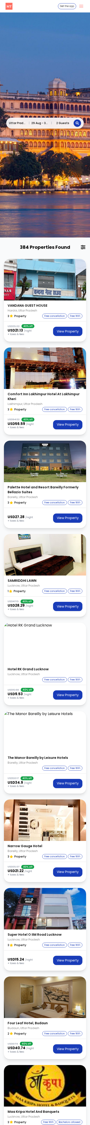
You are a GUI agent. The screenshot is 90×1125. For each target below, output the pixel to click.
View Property (68, 331)
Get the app (67, 6)
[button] (45, 279)
